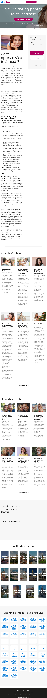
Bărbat (33, 44)
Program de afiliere (19, 694)
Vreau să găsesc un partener (23, 19)
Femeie (40, 44)
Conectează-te (41, 2)
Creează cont (31, 2)
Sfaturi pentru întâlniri (10, 28)
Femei (40, 39)
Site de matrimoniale (11, 694)
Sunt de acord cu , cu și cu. (36, 62)
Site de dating (3, 28)
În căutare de (33, 37)
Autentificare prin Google (37, 57)
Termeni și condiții (25, 694)
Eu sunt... (32, 42)
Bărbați (33, 39)
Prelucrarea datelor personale (34, 694)
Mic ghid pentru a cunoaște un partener (22, 28)
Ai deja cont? (37, 65)
